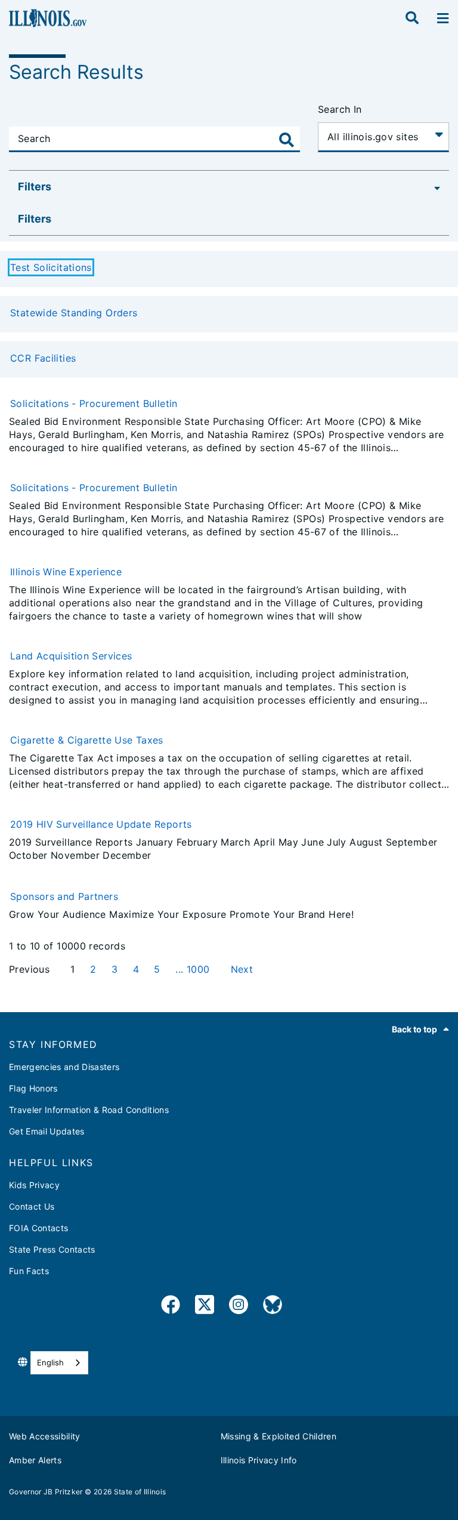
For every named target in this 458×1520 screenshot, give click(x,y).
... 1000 (193, 969)
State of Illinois (140, 1491)
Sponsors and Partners (64, 896)
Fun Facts (29, 1271)
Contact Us (31, 1206)
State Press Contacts (52, 1249)
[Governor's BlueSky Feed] (272, 1306)
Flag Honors (33, 1088)
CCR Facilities (43, 358)
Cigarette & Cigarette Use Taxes (86, 740)
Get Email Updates (47, 1131)
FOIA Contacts (38, 1228)
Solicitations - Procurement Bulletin (94, 403)
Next (242, 969)
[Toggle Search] (286, 139)
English (50, 1362)
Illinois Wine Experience (66, 572)
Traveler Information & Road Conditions (89, 1110)
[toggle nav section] (443, 18)
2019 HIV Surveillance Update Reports (101, 824)
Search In (339, 109)
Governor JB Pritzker (46, 1491)
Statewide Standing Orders (74, 313)
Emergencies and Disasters (64, 1067)
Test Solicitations (51, 267)
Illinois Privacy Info (259, 1460)
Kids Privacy (34, 1185)
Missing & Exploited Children (279, 1436)
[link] (170, 1306)
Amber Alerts (35, 1460)
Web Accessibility (45, 1436)
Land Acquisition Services (71, 656)
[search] (412, 18)
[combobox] (59, 1362)
